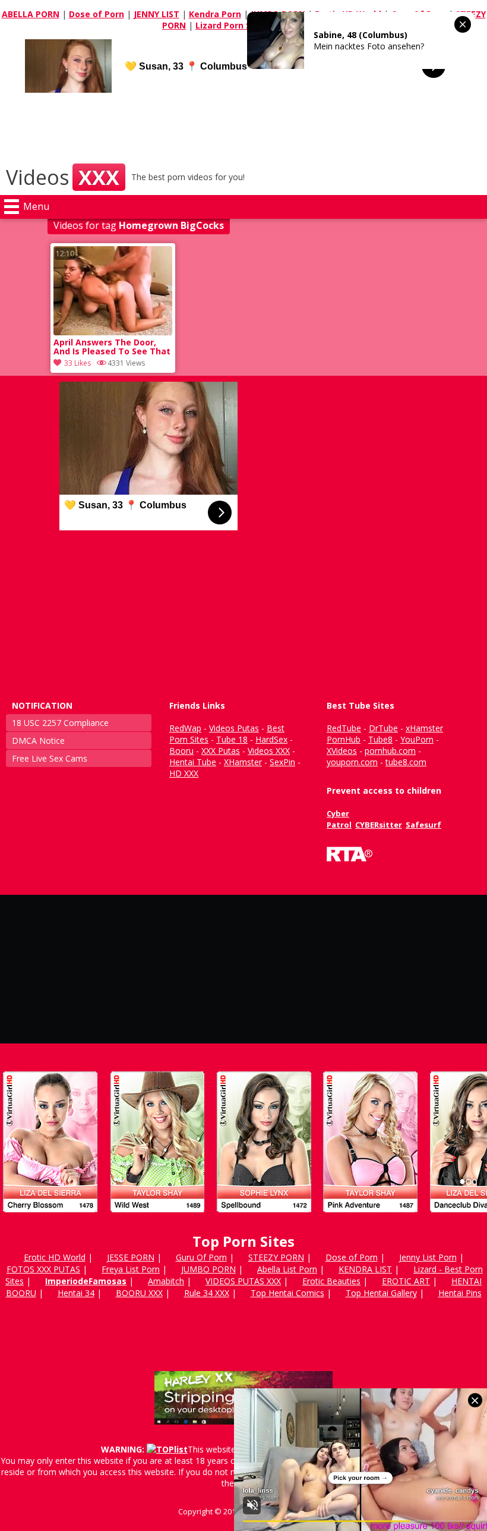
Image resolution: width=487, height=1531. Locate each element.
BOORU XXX (139, 1293)
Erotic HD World (55, 1257)
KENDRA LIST (365, 1269)
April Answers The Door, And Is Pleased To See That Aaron (111, 348)
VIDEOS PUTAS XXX (243, 1281)
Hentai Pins (460, 1293)
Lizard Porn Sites (231, 25)
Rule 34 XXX (206, 1293)
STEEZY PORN (276, 1257)
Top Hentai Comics (287, 1293)
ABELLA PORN (30, 14)
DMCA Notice (38, 740)
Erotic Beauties (331, 1281)
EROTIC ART (406, 1281)
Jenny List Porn (428, 1257)
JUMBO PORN (208, 1269)
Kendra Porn (215, 14)
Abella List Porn (287, 1269)
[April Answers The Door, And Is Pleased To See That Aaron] (112, 332)
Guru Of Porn (201, 1257)
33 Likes (77, 363)
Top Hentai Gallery (381, 1293)
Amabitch (166, 1281)
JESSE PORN (130, 1257)
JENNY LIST (156, 14)
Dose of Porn (96, 14)
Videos (62, 177)
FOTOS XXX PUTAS (43, 1269)
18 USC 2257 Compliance (60, 722)
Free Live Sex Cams (49, 758)
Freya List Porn (131, 1269)
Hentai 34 (76, 1293)
